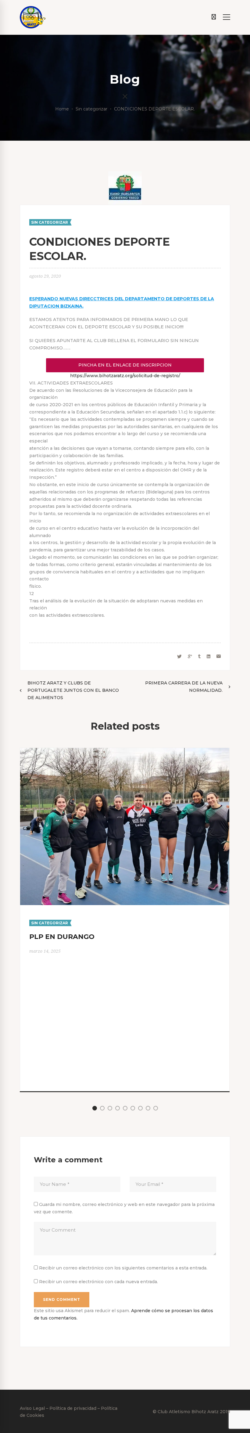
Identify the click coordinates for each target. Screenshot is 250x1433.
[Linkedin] (208, 656)
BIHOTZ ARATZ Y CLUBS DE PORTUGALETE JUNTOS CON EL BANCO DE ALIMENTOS (73, 690)
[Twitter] (179, 656)
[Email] (218, 656)
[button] (94, 1108)
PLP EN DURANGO (62, 937)
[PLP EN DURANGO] (124, 751)
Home (62, 109)
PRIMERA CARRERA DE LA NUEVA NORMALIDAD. (184, 686)
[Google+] (190, 656)
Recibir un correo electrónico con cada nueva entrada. (98, 1281)
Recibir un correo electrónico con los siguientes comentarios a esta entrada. (123, 1268)
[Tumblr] (199, 656)
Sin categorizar (91, 109)
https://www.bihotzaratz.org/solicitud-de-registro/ (125, 375)
